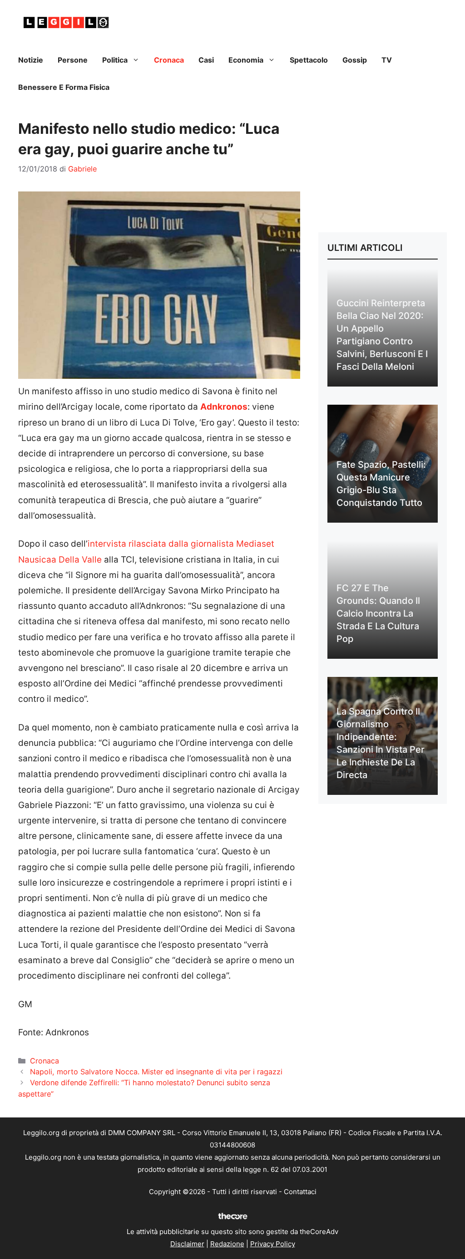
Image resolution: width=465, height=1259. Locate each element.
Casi (206, 59)
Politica (115, 59)
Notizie (30, 59)
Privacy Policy (272, 1243)
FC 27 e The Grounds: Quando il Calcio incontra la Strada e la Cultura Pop (378, 613)
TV (386, 59)
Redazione (227, 1243)
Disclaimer (187, 1243)
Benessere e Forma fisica (63, 87)
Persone (73, 59)
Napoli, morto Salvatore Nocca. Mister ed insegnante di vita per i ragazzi (156, 1071)
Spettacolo (309, 59)
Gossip (354, 59)
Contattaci (300, 1191)
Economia (245, 59)
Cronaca (169, 59)
